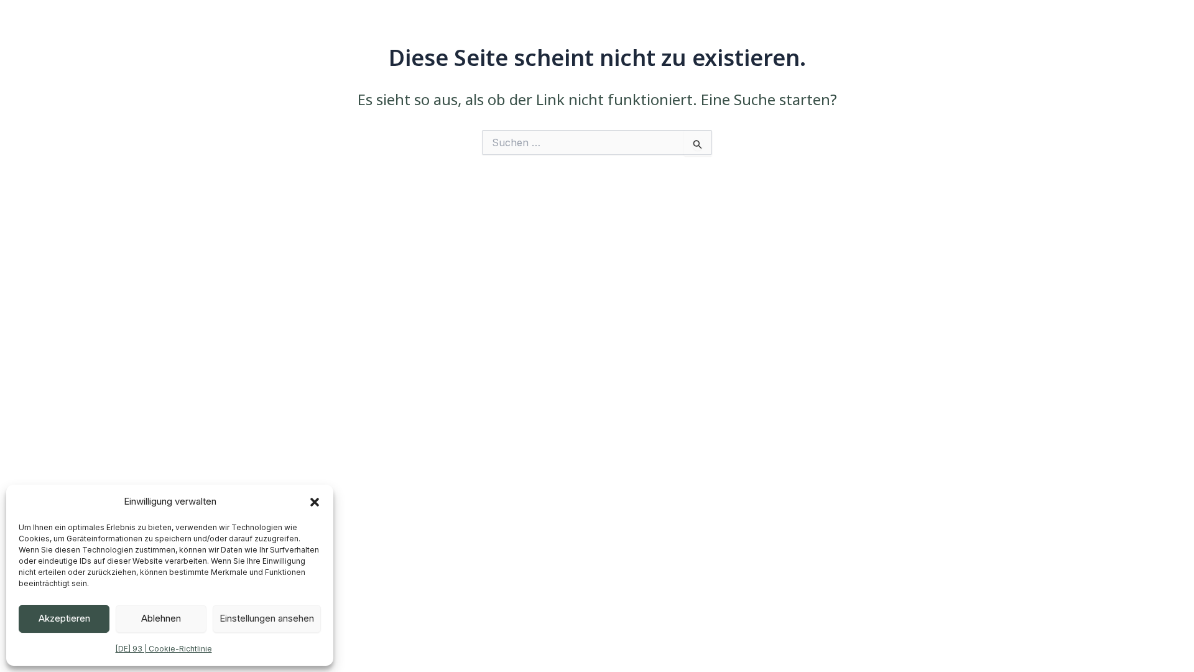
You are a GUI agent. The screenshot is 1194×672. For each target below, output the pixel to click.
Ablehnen (161, 618)
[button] (314, 502)
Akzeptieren (64, 618)
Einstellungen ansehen (267, 618)
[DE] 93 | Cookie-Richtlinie (164, 648)
